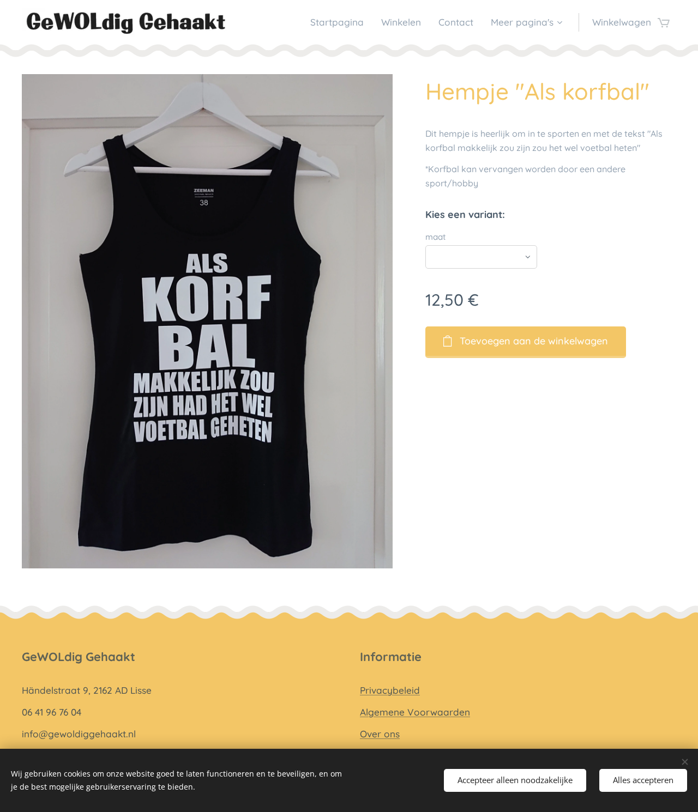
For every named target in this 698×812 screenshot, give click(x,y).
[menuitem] (340, 22)
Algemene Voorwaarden (415, 712)
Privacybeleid (390, 690)
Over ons (380, 734)
